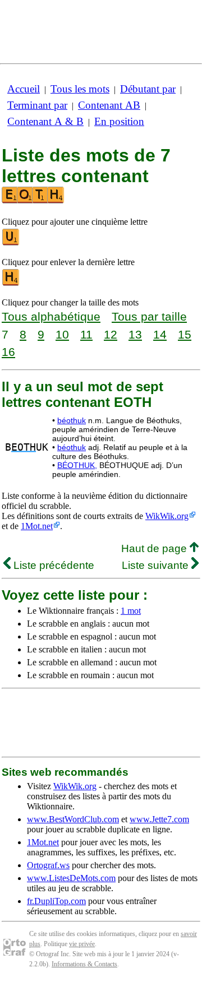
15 (184, 334)
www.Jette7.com (159, 819)
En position (119, 121)
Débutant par (148, 89)
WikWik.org (167, 516)
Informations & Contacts (84, 964)
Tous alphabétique (51, 316)
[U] (11, 243)
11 (86, 334)
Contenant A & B (45, 121)
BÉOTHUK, (77, 465)
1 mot (131, 610)
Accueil (23, 89)
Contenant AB (109, 105)
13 (135, 334)
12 (110, 334)
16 (8, 351)
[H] (11, 283)
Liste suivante (156, 565)
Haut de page (155, 548)
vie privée (82, 944)
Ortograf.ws (48, 865)
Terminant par (37, 105)
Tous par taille (149, 316)
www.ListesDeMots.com (71, 878)
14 (160, 334)
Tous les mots (79, 89)
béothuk (71, 420)
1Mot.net (37, 526)
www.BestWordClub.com (73, 819)
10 (62, 334)
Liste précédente (52, 565)
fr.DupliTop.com (56, 901)
